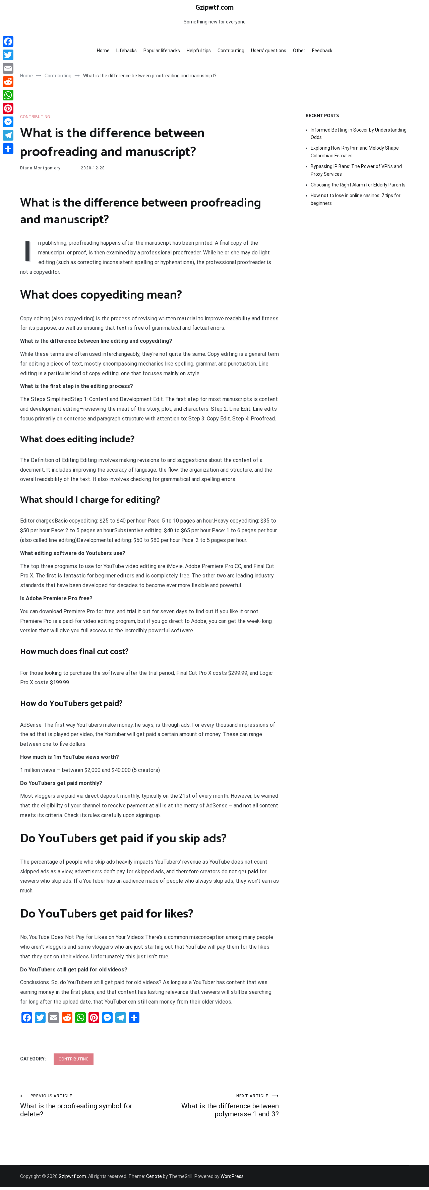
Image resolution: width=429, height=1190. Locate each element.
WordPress (232, 1176)
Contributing (231, 50)
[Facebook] (8, 41)
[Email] (8, 68)
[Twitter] (8, 55)
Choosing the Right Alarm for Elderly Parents (358, 184)
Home (103, 50)
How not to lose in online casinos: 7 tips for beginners (356, 199)
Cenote (154, 1176)
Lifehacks (126, 50)
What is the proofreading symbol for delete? (76, 1106)
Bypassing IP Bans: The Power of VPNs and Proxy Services (356, 170)
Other (299, 50)
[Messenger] (8, 122)
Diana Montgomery (40, 168)
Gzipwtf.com (214, 7)
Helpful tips (199, 50)
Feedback (322, 50)
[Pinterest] (8, 108)
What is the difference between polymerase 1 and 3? (230, 1106)
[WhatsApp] (8, 95)
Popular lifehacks (161, 50)
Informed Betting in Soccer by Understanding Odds (359, 133)
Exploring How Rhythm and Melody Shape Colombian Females (355, 151)
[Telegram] (8, 135)
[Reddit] (8, 81)
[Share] (8, 148)
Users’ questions (268, 50)
